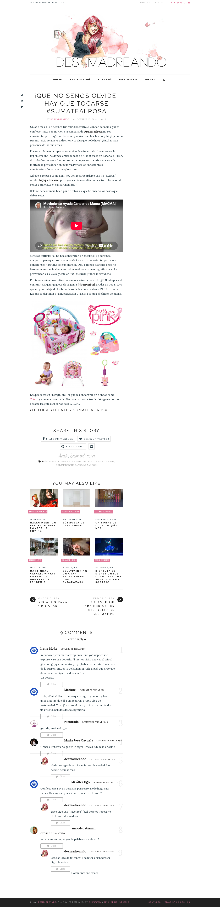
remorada (71, 722)
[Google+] (185, 2)
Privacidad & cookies (176, 902)
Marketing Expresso (116, 902)
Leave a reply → (76, 639)
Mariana (70, 690)
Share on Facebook (59, 439)
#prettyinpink (59, 461)
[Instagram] (178, 2)
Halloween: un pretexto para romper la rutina (43, 526)
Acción (63, 456)
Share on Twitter (96, 439)
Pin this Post (75, 446)
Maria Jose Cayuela (78, 740)
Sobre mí (104, 79)
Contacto (160, 2)
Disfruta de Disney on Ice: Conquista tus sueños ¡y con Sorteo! (108, 576)
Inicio (57, 79)
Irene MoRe (48, 648)
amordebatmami (83, 828)
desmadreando (59, 119)
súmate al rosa (88, 465)
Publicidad (145, 2)
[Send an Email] (189, 2)
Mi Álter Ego (80, 782)
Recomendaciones (82, 456)
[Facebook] (171, 2)
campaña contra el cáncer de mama (92, 461)
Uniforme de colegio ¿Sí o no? (107, 525)
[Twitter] (174, 2)
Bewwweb (95, 902)
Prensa (150, 79)
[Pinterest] (181, 2)
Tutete (34, 399)
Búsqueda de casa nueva (74, 524)
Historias (127, 79)
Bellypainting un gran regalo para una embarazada (75, 576)
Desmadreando (47, 902)
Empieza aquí (80, 79)
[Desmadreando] (110, 38)
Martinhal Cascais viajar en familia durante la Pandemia (43, 576)
